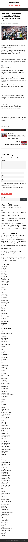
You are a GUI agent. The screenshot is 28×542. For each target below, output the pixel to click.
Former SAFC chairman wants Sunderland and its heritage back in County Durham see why (13, 253)
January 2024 (4, 315)
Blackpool (3, 352)
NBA (2, 456)
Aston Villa (3, 336)
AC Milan (3, 330)
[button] (26, 10)
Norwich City (4, 467)
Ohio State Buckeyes (6, 470)
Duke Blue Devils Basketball (7, 394)
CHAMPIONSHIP (5, 373)
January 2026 (4, 278)
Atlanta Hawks (4, 341)
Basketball (3, 348)
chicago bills (4, 380)
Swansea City (4, 509)
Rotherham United (5, 493)
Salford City (4, 496)
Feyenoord (3, 402)
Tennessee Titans (5, 515)
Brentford (3, 360)
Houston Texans (5, 417)
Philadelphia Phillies (5, 478)
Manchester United (5, 443)
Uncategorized (4, 522)
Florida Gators (4, 404)
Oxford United (4, 472)
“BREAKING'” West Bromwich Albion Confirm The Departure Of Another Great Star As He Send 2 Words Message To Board (13, 241)
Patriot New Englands (6, 473)
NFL (2, 465)
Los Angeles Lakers (5, 436)
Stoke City (3, 506)
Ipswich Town (4, 423)
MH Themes (22, 540)
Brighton (3, 362)
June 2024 (3, 307)
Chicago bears (4, 378)
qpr (2, 488)
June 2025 (3, 289)
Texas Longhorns (5, 519)
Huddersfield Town (5, 419)
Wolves (3, 533)
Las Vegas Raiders (5, 428)
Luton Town (4, 440)
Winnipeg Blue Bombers (7, 532)
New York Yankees (5, 462)
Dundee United (4, 396)
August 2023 (4, 323)
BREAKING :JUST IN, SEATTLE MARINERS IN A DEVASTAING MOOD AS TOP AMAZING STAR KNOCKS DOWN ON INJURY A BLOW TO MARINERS (13, 223)
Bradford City (4, 359)
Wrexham (3, 535)
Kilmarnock (4, 427)
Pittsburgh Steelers (5, 480)
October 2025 (4, 283)
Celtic (2, 372)
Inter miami (4, 422)
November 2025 (5, 281)
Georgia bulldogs (5, 409)
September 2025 (5, 284)
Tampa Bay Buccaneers (7, 512)
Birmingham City (5, 351)
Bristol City (3, 364)
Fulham (3, 407)
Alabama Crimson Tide (6, 333)
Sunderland (4, 507)
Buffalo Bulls (4, 369)
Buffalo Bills (4, 367)
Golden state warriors (6, 412)
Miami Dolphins (5, 446)
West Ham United (5, 530)
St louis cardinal (5, 504)
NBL (2, 457)
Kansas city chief (5, 425)
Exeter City (3, 401)
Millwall (3, 453)
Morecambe (4, 454)
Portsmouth (4, 483)
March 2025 (4, 294)
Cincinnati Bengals (5, 383)
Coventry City (4, 386)
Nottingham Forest (5, 469)
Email (2, 175)
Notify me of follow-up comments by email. (13, 187)
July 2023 (3, 324)
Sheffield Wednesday (6, 501)
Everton (3, 399)
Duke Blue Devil (5, 393)
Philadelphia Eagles (5, 477)
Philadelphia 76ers (5, 475)
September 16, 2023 (7, 23)
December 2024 (5, 299)
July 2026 (3, 268)
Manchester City (5, 441)
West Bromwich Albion (6, 528)
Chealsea (3, 377)
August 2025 (4, 286)
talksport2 (15, 23)
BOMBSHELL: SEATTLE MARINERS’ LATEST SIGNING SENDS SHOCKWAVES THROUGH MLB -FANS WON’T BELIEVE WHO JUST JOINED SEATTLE (13, 214)
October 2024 (4, 300)
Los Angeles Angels (5, 435)
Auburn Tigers (4, 343)
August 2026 (4, 266)
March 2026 (4, 274)
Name (3, 171)
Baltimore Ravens (5, 344)
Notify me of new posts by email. (11, 190)
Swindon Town (4, 511)
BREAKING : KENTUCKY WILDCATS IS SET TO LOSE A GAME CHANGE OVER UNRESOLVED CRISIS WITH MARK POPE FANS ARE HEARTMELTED (14, 218)
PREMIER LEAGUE (5, 485)
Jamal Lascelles (9, 130)
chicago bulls (4, 381)
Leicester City (4, 433)
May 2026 (3, 271)
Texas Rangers (4, 520)
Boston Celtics (4, 357)
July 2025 (3, 287)
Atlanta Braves (4, 338)
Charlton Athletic (5, 375)
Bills (2, 349)
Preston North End (5, 486)
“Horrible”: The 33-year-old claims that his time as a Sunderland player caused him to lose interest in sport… (13, 247)
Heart (2, 415)
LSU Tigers (3, 438)
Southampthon (4, 503)
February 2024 (4, 313)
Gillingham (3, 411)
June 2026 (3, 270)
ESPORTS (3, 398)
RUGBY (3, 494)
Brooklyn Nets (4, 365)
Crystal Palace (4, 388)
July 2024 (3, 305)
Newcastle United (5, 464)
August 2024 (4, 304)
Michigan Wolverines (6, 449)
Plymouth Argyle (5, 482)
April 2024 (3, 310)
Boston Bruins (4, 356)
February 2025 (4, 295)
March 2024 (4, 312)
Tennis (3, 517)
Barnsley (3, 346)
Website (3, 179)
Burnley (3, 370)
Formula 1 (3, 406)
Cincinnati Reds (4, 385)
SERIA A (3, 498)
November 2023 (5, 318)
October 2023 (4, 320)
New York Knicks (5, 461)
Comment (3, 160)
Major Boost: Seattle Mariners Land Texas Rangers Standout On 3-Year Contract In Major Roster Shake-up (13, 228)
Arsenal (3, 335)
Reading (3, 491)
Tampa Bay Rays (5, 514)
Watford (3, 527)
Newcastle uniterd (20, 130)
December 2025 (5, 279)
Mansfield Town (5, 444)
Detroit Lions (4, 391)
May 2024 (3, 308)
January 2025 (4, 297)
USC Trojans (4, 524)
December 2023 (5, 316)
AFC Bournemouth (5, 331)
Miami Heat (4, 448)
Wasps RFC (4, 525)
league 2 (3, 430)
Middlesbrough (4, 451)
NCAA (2, 459)
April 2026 (3, 273)
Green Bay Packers (5, 414)
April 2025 (3, 292)
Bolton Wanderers (5, 354)
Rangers (3, 490)
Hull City (3, 420)
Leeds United (4, 432)
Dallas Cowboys (5, 390)
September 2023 (5, 321)
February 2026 (4, 276)
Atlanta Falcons (5, 339)
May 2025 (3, 291)
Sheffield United (5, 499)
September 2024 (5, 302)
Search (3, 197)
